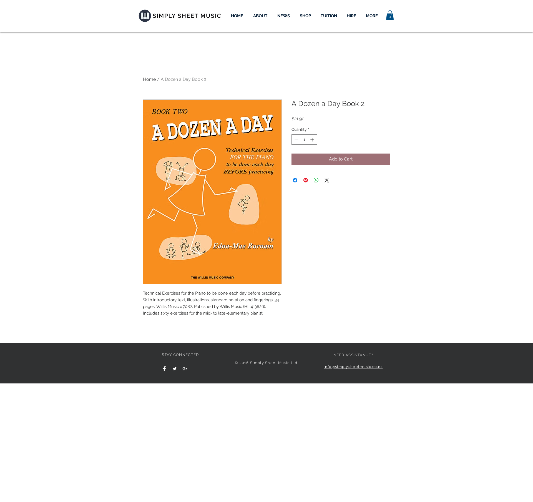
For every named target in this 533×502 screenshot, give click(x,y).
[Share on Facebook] (295, 180)
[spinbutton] (304, 139)
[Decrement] (295, 139)
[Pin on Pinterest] (305, 180)
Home (149, 79)
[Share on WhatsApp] (316, 180)
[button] (390, 15)
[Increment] (312, 139)
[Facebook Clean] (164, 368)
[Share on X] (326, 180)
